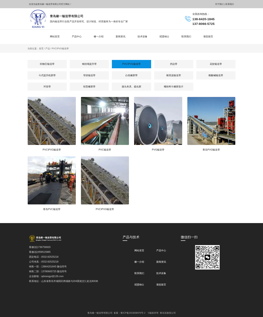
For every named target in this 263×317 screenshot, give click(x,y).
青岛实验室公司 (168, 313)
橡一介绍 (98, 36)
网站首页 (55, 36)
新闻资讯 (120, 36)
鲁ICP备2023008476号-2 (133, 313)
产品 (47, 48)
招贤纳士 (164, 36)
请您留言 (208, 36)
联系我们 (186, 36)
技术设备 (142, 36)
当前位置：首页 (36, 48)
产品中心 (77, 36)
